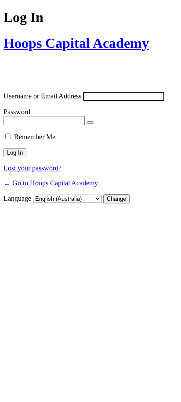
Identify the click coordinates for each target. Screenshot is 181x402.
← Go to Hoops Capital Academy (51, 183)
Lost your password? (33, 168)
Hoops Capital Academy (76, 43)
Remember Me (34, 137)
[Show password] (90, 122)
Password (17, 112)
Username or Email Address (42, 96)
